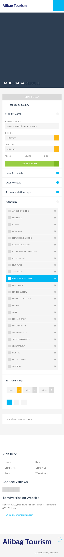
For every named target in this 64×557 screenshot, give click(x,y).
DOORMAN (34, 231)
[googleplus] (5, 489)
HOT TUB (34, 353)
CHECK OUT (10, 144)
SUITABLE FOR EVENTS (34, 299)
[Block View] (24, 402)
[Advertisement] (32, 45)
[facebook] (11, 489)
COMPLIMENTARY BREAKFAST (34, 251)
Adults (28, 156)
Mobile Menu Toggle (58, 5)
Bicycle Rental (11, 467)
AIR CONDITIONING (34, 211)
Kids (46, 156)
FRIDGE (34, 305)
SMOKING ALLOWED (34, 339)
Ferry (7, 473)
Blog (37, 462)
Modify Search (13, 113)
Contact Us (40, 467)
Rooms (8, 156)
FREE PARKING (34, 285)
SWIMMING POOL (34, 332)
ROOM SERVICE (34, 258)
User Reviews (13, 182)
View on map (32, 97)
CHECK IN (9, 133)
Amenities (11, 201)
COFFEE (34, 224)
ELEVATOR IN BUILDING (34, 238)
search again (30, 163)
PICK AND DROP (34, 319)
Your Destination (13, 121)
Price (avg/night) (15, 172)
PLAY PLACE (34, 265)
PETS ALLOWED (34, 359)
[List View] (9, 402)
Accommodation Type (18, 192)
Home (8, 462)
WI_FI (34, 312)
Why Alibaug (41, 473)
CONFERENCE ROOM (34, 245)
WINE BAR (34, 366)
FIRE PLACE (34, 218)
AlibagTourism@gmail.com (19, 514)
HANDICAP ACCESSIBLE (34, 278)
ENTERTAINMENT (34, 326)
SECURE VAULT (34, 346)
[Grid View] (16, 402)
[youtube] (17, 489)
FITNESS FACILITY (34, 292)
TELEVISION (34, 272)
